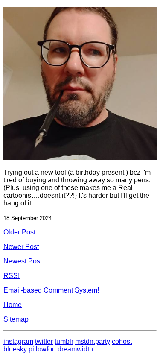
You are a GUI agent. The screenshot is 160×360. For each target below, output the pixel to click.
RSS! (11, 275)
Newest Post (22, 261)
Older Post (19, 232)
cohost (122, 341)
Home (12, 304)
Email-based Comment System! (51, 290)
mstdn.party (92, 341)
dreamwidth (75, 349)
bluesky (15, 349)
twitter (44, 341)
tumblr (64, 341)
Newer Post (21, 246)
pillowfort (42, 349)
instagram (18, 341)
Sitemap (16, 319)
